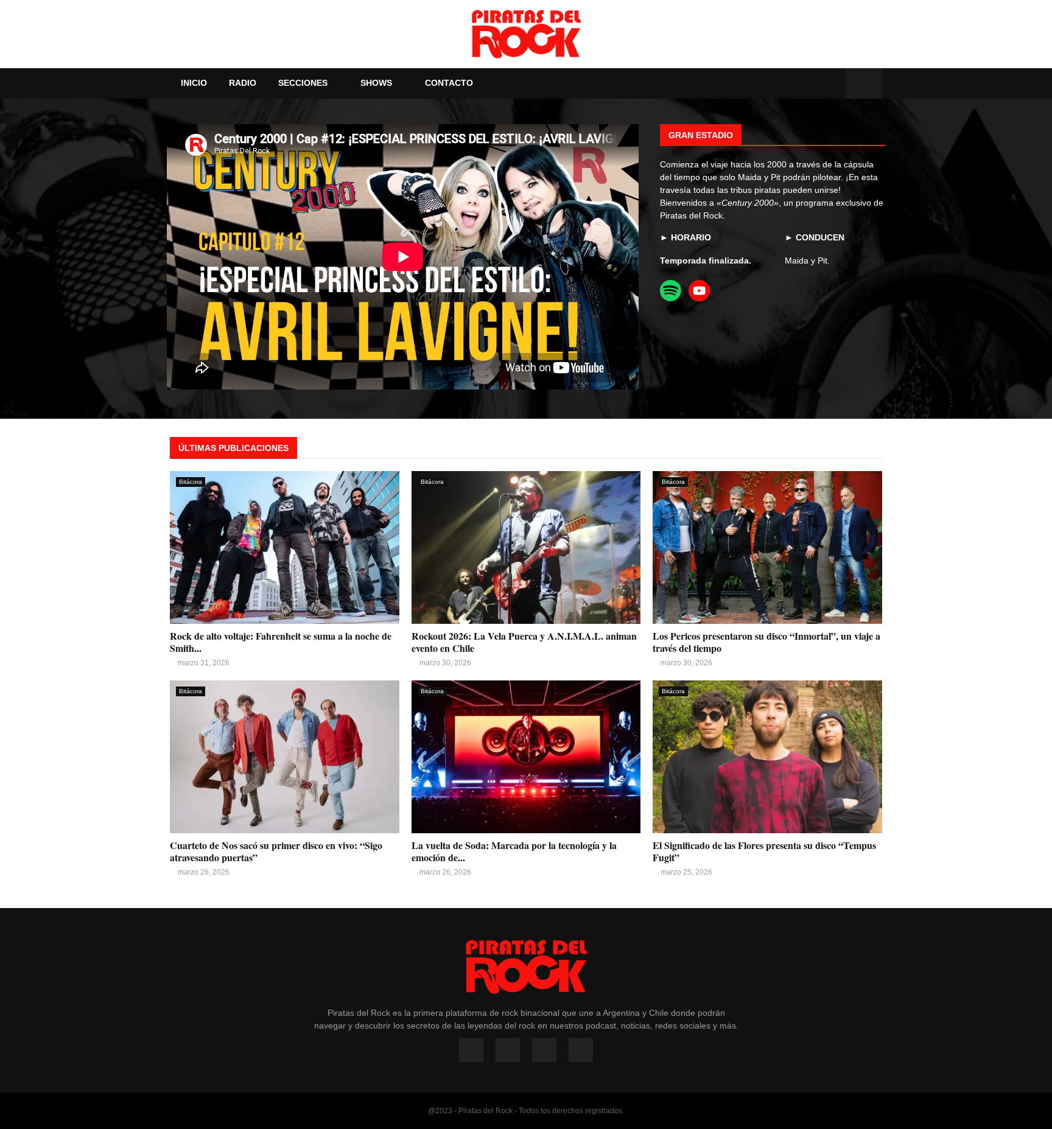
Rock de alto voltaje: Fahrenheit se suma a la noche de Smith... (280, 642)
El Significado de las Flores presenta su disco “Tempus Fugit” (764, 851)
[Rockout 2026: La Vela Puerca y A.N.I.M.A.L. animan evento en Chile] (526, 547)
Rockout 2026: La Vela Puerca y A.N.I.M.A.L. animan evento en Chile (524, 642)
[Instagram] (806, 84)
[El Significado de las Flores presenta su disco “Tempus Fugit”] (767, 756)
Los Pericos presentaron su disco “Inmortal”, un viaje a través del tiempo (766, 642)
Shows (376, 83)
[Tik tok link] (833, 84)
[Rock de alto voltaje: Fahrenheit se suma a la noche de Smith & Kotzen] (284, 547)
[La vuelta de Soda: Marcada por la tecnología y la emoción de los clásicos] (526, 756)
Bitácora (190, 481)
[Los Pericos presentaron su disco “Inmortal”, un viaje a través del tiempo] (767, 547)
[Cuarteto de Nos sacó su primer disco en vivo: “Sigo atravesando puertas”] (284, 756)
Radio (242, 83)
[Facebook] (792, 84)
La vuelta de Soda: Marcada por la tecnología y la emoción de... (514, 851)
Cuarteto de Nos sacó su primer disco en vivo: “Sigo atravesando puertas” (276, 851)
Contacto (449, 83)
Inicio (194, 83)
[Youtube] (819, 84)
